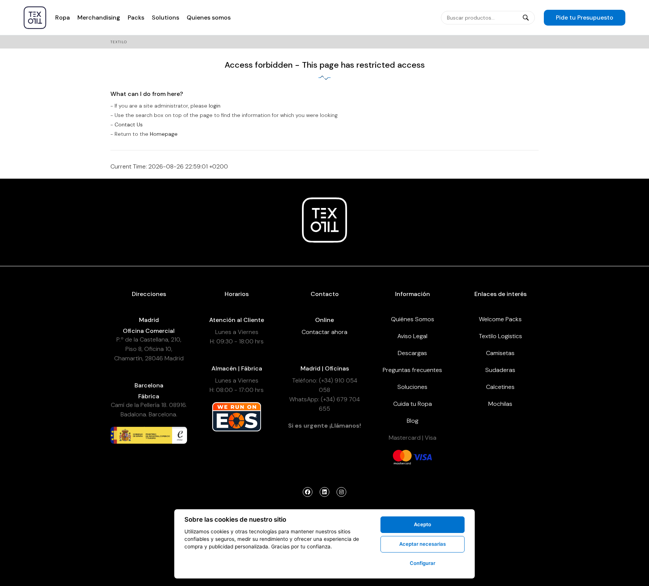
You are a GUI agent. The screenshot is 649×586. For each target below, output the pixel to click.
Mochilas (500, 404)
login (214, 105)
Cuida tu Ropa (412, 404)
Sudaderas (500, 370)
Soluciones (412, 387)
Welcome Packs (500, 319)
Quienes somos (209, 17)
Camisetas (500, 353)
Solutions (165, 17)
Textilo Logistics (500, 336)
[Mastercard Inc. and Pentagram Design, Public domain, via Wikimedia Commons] (402, 456)
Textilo (118, 41)
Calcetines (500, 387)
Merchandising (98, 17)
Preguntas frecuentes (412, 370)
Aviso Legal (412, 336)
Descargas (412, 353)
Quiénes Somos (412, 319)
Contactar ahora (324, 332)
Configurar (422, 563)
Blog (412, 421)
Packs (136, 17)
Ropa (62, 17)
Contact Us (129, 124)
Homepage (164, 134)
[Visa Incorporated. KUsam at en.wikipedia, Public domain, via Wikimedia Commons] (422, 456)
